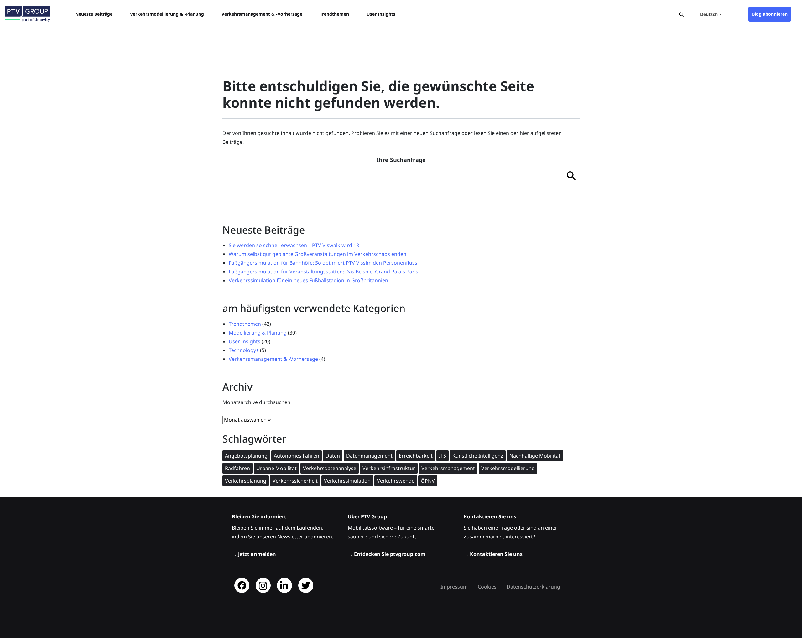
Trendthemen (245, 323)
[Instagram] (263, 585)
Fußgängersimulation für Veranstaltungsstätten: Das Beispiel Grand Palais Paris (323, 271)
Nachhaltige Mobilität (534, 455)
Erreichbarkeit (416, 455)
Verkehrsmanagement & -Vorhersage (273, 358)
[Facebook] (241, 585)
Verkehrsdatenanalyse (329, 468)
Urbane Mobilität (276, 468)
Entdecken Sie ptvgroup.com (389, 554)
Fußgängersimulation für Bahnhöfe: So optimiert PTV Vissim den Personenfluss (323, 262)
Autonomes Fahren (296, 455)
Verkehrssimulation (347, 480)
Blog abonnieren (770, 14)
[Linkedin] (284, 585)
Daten (332, 455)
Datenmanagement (369, 455)
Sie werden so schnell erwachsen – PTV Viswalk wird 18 (294, 245)
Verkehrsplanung (245, 480)
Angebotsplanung (246, 455)
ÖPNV (428, 480)
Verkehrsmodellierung (508, 468)
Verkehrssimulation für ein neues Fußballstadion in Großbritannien (308, 280)
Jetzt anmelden (257, 554)
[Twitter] (305, 585)
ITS (442, 455)
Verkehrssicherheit (295, 480)
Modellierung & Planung (258, 332)
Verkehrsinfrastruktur (388, 468)
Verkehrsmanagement (448, 468)
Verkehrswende (395, 480)
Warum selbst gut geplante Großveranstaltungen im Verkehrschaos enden (317, 254)
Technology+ (244, 350)
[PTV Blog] (27, 14)
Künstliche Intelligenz (477, 455)
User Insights (244, 341)
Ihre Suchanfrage (401, 159)
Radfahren (237, 468)
